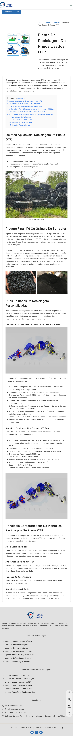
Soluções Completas (52, 22)
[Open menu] (71, 4)
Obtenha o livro (12, 12)
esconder (20, 98)
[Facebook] (36, 732)
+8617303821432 (20, 713)
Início (40, 22)
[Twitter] (41, 732)
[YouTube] (32, 732)
